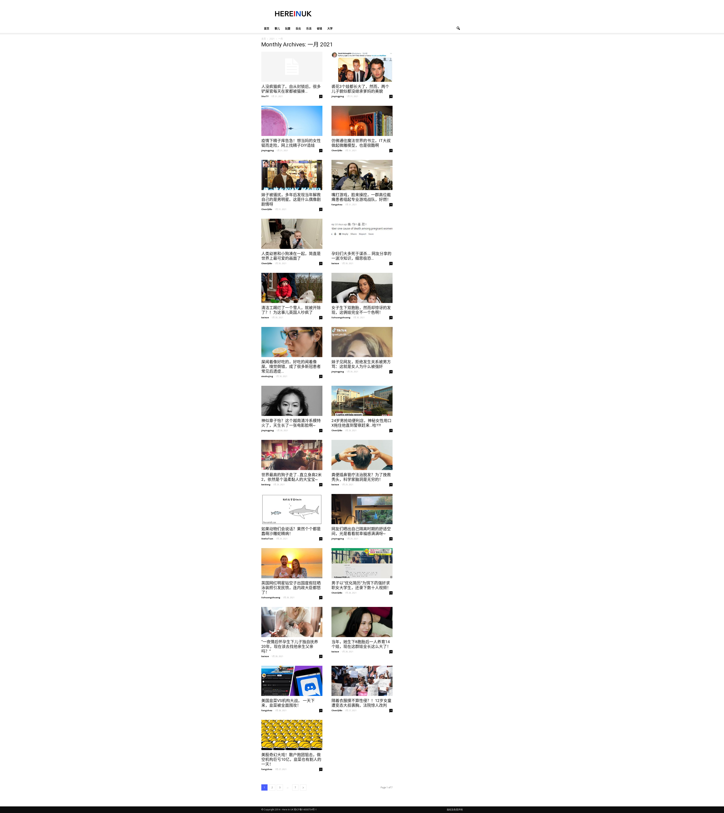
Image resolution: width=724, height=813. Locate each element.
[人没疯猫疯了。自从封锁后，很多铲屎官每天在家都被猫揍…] (291, 67)
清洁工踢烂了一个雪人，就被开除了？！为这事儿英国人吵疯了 (291, 310)
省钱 (319, 28)
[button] (458, 28)
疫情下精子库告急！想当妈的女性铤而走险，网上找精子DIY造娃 (291, 143)
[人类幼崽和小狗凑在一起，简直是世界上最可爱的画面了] (291, 234)
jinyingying (337, 96)
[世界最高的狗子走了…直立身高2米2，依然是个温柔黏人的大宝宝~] (291, 455)
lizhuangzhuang (340, 317)
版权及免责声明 (455, 809)
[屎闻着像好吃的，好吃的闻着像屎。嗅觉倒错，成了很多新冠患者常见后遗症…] (291, 342)
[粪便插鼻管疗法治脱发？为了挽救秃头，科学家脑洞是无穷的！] (362, 455)
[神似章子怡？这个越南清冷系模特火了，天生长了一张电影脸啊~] (291, 401)
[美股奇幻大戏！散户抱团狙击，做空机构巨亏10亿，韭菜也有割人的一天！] (291, 735)
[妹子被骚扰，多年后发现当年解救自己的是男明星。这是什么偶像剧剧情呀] (291, 175)
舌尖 (298, 28)
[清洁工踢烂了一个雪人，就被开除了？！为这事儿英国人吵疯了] (291, 288)
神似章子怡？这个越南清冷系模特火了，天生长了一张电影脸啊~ (291, 423)
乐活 (308, 28)
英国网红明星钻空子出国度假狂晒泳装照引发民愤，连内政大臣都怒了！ (291, 588)
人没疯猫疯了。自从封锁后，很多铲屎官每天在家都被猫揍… (291, 89)
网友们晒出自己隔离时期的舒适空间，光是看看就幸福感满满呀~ (361, 531)
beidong (265, 484)
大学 (330, 28)
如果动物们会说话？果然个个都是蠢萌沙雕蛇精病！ (291, 531)
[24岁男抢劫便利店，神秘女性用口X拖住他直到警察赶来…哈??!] (362, 401)
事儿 (277, 28)
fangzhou (336, 204)
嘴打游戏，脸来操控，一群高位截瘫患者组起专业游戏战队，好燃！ (361, 197)
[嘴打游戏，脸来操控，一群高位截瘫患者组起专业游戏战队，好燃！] (362, 175)
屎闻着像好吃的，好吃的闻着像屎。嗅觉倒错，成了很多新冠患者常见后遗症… (291, 367)
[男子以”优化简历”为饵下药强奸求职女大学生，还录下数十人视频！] (362, 563)
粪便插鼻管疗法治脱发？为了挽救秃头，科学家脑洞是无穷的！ (361, 477)
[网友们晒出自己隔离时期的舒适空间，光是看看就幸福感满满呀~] (362, 509)
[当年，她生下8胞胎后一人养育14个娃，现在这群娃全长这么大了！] (362, 622)
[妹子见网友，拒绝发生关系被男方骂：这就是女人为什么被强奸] (362, 342)
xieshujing (267, 376)
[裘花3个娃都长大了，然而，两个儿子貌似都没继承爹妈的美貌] (362, 67)
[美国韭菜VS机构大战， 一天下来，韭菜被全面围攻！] (291, 681)
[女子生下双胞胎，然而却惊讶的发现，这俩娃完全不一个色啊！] (362, 288)
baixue (335, 263)
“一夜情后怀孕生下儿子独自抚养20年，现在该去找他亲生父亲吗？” (289, 646)
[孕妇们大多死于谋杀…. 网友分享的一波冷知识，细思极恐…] (362, 228)
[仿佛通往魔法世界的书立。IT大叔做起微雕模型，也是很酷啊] (362, 121)
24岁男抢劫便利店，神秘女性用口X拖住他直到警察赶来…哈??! (361, 423)
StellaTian (267, 538)
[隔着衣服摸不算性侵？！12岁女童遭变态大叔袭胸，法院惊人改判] (362, 681)
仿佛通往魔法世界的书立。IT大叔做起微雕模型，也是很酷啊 (361, 143)
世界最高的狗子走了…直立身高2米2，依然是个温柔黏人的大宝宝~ (291, 477)
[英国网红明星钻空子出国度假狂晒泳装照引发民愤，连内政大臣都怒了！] (291, 563)
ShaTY (264, 96)
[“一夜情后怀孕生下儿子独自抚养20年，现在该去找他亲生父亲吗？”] (291, 622)
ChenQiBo (336, 150)
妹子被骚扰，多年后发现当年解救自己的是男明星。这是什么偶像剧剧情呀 (291, 199)
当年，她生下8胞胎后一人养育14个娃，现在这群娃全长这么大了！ (361, 644)
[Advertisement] (394, 13)
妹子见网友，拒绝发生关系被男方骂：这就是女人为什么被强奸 (361, 364)
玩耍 (287, 28)
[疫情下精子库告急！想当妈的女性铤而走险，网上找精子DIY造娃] (291, 121)
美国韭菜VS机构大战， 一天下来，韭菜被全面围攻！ (288, 703)
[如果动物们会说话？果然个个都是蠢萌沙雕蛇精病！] (291, 509)
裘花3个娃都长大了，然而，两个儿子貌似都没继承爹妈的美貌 (360, 89)
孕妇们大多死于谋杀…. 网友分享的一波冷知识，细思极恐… (361, 256)
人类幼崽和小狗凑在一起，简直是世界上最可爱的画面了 (291, 256)
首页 (266, 28)
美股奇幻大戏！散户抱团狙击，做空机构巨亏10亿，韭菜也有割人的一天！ (291, 759)
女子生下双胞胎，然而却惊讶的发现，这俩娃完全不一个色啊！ (361, 310)
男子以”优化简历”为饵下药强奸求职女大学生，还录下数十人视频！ (361, 585)
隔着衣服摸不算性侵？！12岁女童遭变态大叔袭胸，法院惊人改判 (361, 703)
